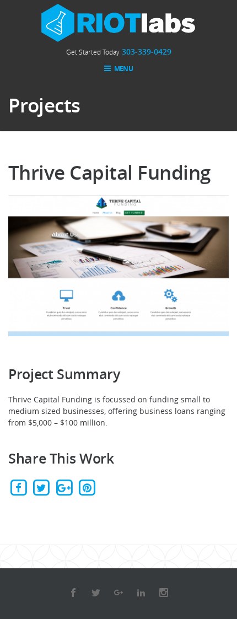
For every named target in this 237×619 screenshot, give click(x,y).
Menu (122, 68)
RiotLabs (118, 23)
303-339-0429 (146, 51)
